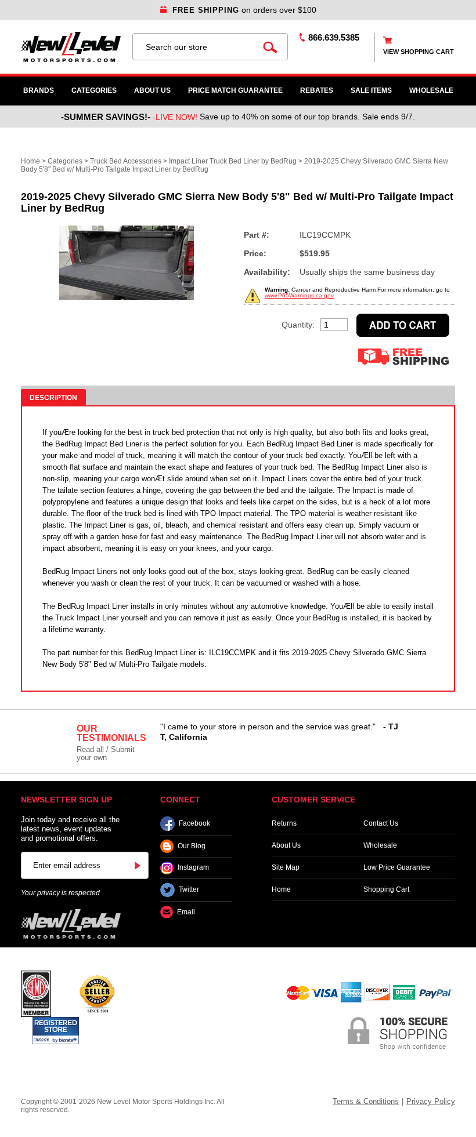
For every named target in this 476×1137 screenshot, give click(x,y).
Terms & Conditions (366, 1101)
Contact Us (380, 823)
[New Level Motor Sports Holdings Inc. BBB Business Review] (97, 993)
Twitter (189, 890)
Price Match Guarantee (235, 90)
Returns (284, 823)
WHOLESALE (431, 90)
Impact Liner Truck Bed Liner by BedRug (233, 161)
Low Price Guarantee (396, 867)
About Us (152, 90)
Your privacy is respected (60, 893)
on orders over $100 (244, 9)
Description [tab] (53, 398)
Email (186, 912)
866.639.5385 (333, 37)
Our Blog (191, 846)
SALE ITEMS (371, 90)
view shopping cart (418, 51)
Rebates (316, 90)
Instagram (193, 868)
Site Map (286, 867)
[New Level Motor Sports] (71, 47)
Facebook (194, 823)
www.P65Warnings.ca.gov (299, 295)
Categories (94, 90)
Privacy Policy (430, 1101)
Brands (38, 90)
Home (30, 161)
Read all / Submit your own (106, 753)
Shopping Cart (386, 889)
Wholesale (380, 845)
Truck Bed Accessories (125, 161)
